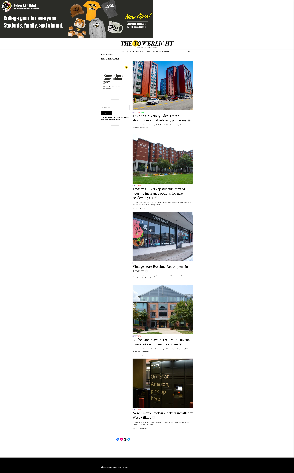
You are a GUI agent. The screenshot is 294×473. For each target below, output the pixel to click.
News (128, 51)
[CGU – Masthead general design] (76, 1)
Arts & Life (135, 51)
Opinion (148, 51)
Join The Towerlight (164, 51)
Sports (141, 51)
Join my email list (106, 113)
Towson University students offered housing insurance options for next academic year (159, 193)
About (122, 51)
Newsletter (155, 51)
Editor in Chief (135, 131)
